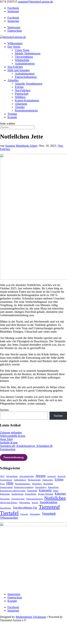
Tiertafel (20, 107)
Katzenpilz (45, 490)
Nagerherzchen (18, 499)
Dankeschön (47, 480)
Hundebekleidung (23, 484)
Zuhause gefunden (11, 432)
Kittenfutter (5, 494)
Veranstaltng (35, 514)
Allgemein (21, 103)
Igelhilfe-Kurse (9, 442)
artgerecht (51, 476)
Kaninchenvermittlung (24, 487)
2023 (2, 476)
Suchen (4, 409)
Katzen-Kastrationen (27, 100)
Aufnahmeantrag (25, 63)
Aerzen (41, 476)
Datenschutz (14, 30)
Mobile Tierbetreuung (27, 53)
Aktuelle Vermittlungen (28, 83)
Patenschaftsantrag (26, 76)
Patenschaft (21, 93)
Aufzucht (62, 476)
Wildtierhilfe (22, 60)
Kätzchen (60, 493)
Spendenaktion (48, 502)
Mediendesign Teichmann (31, 616)
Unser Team (22, 50)
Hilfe (9, 483)
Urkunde (24, 514)
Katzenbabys (40, 487)
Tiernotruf (49, 507)
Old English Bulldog (9, 503)
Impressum (13, 27)
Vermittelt (49, 514)
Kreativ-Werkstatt (45, 494)
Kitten (55, 491)
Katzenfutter (53, 487)
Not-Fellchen (15, 66)
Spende (35, 503)
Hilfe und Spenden (18, 70)
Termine (12, 113)
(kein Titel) (6, 439)
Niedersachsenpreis (34, 499)
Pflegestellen (24, 503)
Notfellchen (55, 497)
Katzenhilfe (32, 491)
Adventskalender (26, 476)
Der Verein (13, 46)
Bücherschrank (34, 480)
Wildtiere (20, 97)
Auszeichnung (6, 480)
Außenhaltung (20, 480)
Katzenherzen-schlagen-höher (13, 491)
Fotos (2, 484)
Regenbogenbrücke (26, 110)
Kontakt (12, 117)
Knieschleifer (30, 494)
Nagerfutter (5, 499)
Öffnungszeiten (9, 517)
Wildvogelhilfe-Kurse (12, 435)
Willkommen (15, 43)
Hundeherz (37, 484)
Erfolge (19, 87)
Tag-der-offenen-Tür (25, 507)
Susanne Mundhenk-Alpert (21, 145)
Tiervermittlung (24, 56)
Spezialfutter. (5, 508)
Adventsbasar (12, 476)
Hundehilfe (48, 484)
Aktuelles (13, 80)
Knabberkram (17, 494)
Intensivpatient (6, 487)
